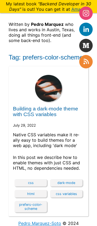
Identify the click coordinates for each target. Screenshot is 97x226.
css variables (66, 194)
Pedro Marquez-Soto (39, 223)
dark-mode (66, 183)
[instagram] (86, 13)
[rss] (86, 61)
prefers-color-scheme (30, 207)
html (30, 194)
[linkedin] (86, 29)
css (31, 183)
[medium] (86, 45)
